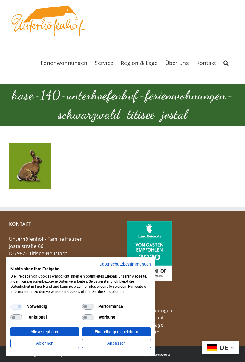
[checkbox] (16, 307)
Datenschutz (159, 354)
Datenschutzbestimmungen (125, 264)
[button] (226, 63)
